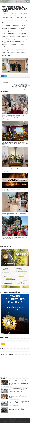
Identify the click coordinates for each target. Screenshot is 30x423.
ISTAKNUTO (17, 13)
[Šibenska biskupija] (15, 1)
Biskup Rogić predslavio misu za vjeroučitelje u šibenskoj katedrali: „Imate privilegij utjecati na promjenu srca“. (15, 117)
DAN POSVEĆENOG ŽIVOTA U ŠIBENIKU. (10, 81)
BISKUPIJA (13, 13)
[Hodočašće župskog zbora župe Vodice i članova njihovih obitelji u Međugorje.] (4, 410)
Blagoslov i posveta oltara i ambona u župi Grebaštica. (14, 213)
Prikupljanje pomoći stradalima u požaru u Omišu (13, 189)
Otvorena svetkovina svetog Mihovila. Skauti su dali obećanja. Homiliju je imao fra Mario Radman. (18, 396)
